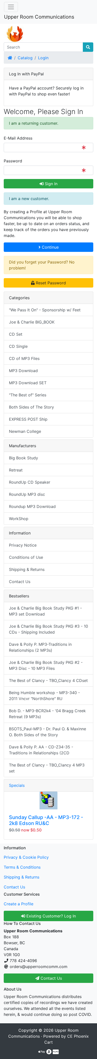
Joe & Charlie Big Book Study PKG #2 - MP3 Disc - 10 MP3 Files (46, 665)
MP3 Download (23, 370)
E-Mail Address (18, 138)
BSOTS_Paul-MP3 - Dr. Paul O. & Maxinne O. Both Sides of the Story (47, 731)
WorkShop (18, 518)
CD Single (18, 346)
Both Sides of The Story (31, 407)
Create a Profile (18, 903)
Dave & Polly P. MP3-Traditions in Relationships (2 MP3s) (40, 647)
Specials (17, 785)
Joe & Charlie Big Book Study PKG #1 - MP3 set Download (45, 611)
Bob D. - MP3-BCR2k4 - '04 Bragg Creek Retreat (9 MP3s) (47, 713)
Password (13, 160)
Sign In (50, 183)
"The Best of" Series (27, 394)
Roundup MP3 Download (32, 506)
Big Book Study (23, 457)
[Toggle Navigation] (11, 7)
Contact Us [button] (50, 978)
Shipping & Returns (27, 569)
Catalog (25, 57)
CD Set (15, 334)
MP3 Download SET (28, 382)
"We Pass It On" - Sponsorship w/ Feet (45, 309)
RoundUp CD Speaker (29, 482)
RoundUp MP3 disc (27, 494)
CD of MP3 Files (24, 358)
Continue (50, 247)
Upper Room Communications (39, 17)
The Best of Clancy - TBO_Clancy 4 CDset (48, 680)
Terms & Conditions (22, 867)
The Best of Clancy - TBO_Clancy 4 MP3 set (47, 768)
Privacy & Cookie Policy (26, 857)
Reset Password (50, 282)
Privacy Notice (23, 545)
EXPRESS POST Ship (28, 419)
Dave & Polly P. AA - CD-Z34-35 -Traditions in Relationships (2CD (41, 749)
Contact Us (19, 581)
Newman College (25, 431)
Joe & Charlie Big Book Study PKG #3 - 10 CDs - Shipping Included (48, 629)
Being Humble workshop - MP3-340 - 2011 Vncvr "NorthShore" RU (44, 695)
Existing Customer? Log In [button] (50, 915)
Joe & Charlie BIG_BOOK (31, 322)
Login (43, 57)
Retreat (16, 470)
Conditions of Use (26, 557)
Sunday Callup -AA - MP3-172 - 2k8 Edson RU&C (46, 820)
